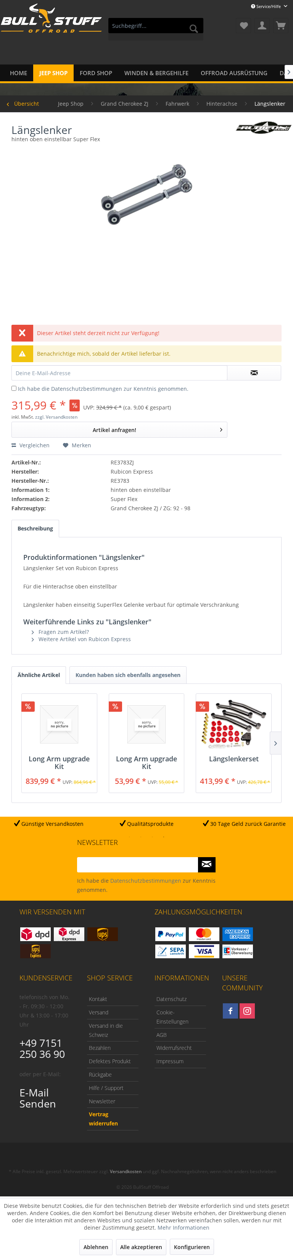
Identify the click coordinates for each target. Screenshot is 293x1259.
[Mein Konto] (262, 25)
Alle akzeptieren (141, 1247)
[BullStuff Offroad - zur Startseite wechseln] (51, 26)
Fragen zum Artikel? (63, 631)
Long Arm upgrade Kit (59, 762)
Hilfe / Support (106, 1087)
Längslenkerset (234, 759)
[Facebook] (230, 1011)
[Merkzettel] (243, 25)
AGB (161, 1034)
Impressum (170, 1061)
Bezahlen (100, 1047)
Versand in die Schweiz (106, 1030)
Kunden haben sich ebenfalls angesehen (128, 675)
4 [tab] (163, 837)
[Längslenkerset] (233, 724)
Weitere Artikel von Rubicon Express (84, 639)
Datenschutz (171, 999)
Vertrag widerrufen (103, 1119)
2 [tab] (141, 837)
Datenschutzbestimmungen (86, 388)
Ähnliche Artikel (39, 675)
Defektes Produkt (110, 1061)
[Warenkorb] (280, 25)
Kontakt (98, 999)
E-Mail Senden (37, 1098)
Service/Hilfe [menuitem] (268, 6)
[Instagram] (247, 1011)
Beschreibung (35, 528)
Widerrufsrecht (174, 1047)
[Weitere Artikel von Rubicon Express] (263, 132)
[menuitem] (156, 29)
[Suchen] (193, 28)
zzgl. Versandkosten (56, 417)
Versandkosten (126, 1171)
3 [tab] (152, 837)
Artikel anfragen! (114, 430)
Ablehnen (96, 1247)
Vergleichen (34, 445)
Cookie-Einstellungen (172, 1017)
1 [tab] (129, 837)
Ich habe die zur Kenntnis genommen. (103, 388)
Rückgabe (100, 1074)
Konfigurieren (192, 1247)
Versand (98, 1012)
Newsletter (102, 1101)
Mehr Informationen (183, 1227)
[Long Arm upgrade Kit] (59, 724)
